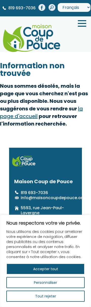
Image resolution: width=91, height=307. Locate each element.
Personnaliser (45, 282)
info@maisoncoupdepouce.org (53, 197)
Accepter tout (45, 268)
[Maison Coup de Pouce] (31, 37)
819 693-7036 (22, 8)
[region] (45, 261)
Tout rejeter (45, 296)
